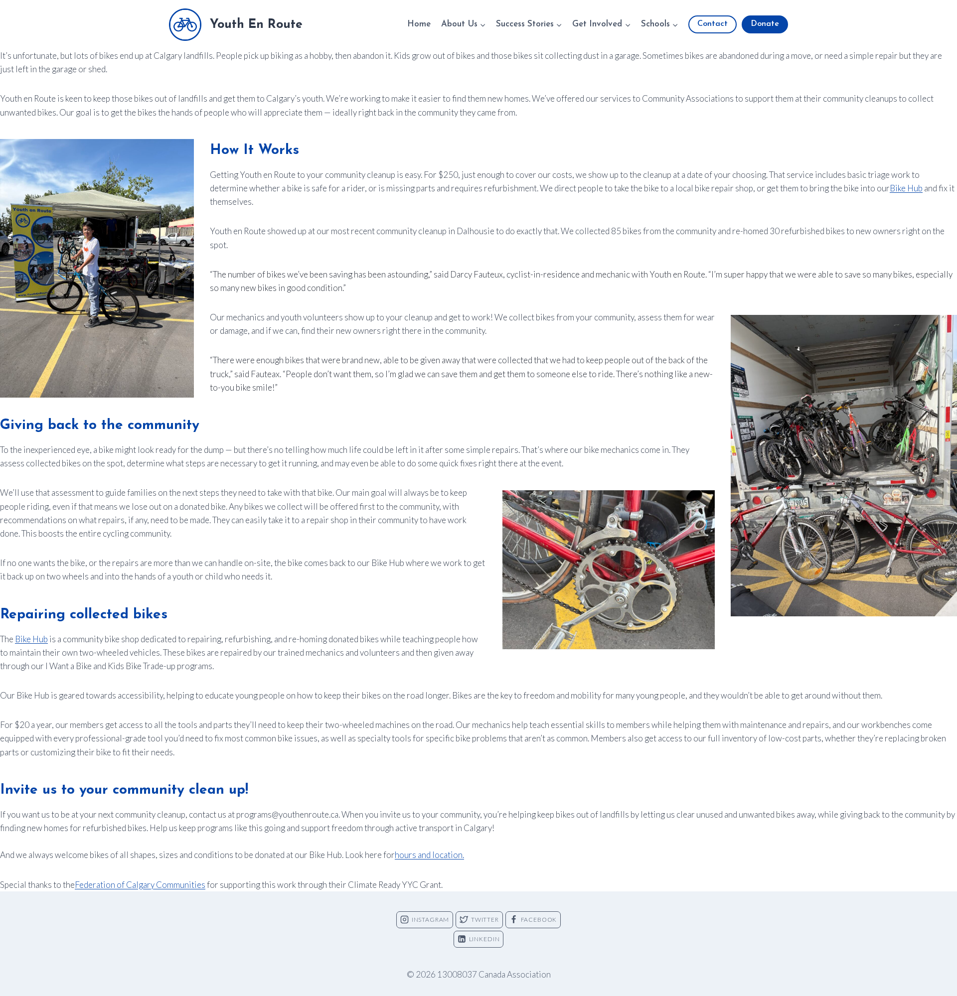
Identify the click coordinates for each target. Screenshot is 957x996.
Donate (765, 24)
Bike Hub (906, 188)
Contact (712, 24)
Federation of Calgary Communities (140, 884)
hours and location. (429, 855)
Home (419, 24)
